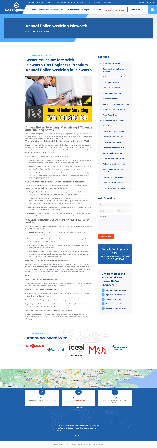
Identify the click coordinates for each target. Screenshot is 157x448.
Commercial (44, 10)
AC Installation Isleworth (112, 93)
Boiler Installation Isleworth (113, 77)
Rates (63, 10)
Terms (100, 444)
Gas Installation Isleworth (112, 126)
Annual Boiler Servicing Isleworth (115, 120)
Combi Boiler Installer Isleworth (114, 158)
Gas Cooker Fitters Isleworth (113, 131)
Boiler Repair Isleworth (111, 82)
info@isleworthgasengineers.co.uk (72, 2)
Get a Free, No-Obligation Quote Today (115, 254)
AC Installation (73, 10)
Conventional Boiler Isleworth (113, 183)
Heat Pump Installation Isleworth (114, 188)
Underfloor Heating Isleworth (113, 148)
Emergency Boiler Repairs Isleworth (116, 104)
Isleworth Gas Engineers (69, 444)
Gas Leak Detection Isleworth (113, 177)
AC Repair (85, 10)
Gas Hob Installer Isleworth (112, 142)
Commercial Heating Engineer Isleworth (113, 70)
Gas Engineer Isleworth (111, 63)
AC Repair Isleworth (110, 99)
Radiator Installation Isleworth (114, 164)
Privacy (95, 444)
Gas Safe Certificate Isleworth (114, 109)
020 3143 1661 (116, 10)
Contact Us (96, 10)
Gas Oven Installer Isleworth (113, 137)
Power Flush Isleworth (111, 115)
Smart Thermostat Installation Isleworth (114, 171)
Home (34, 10)
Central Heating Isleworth (112, 153)
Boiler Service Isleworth (111, 88)
